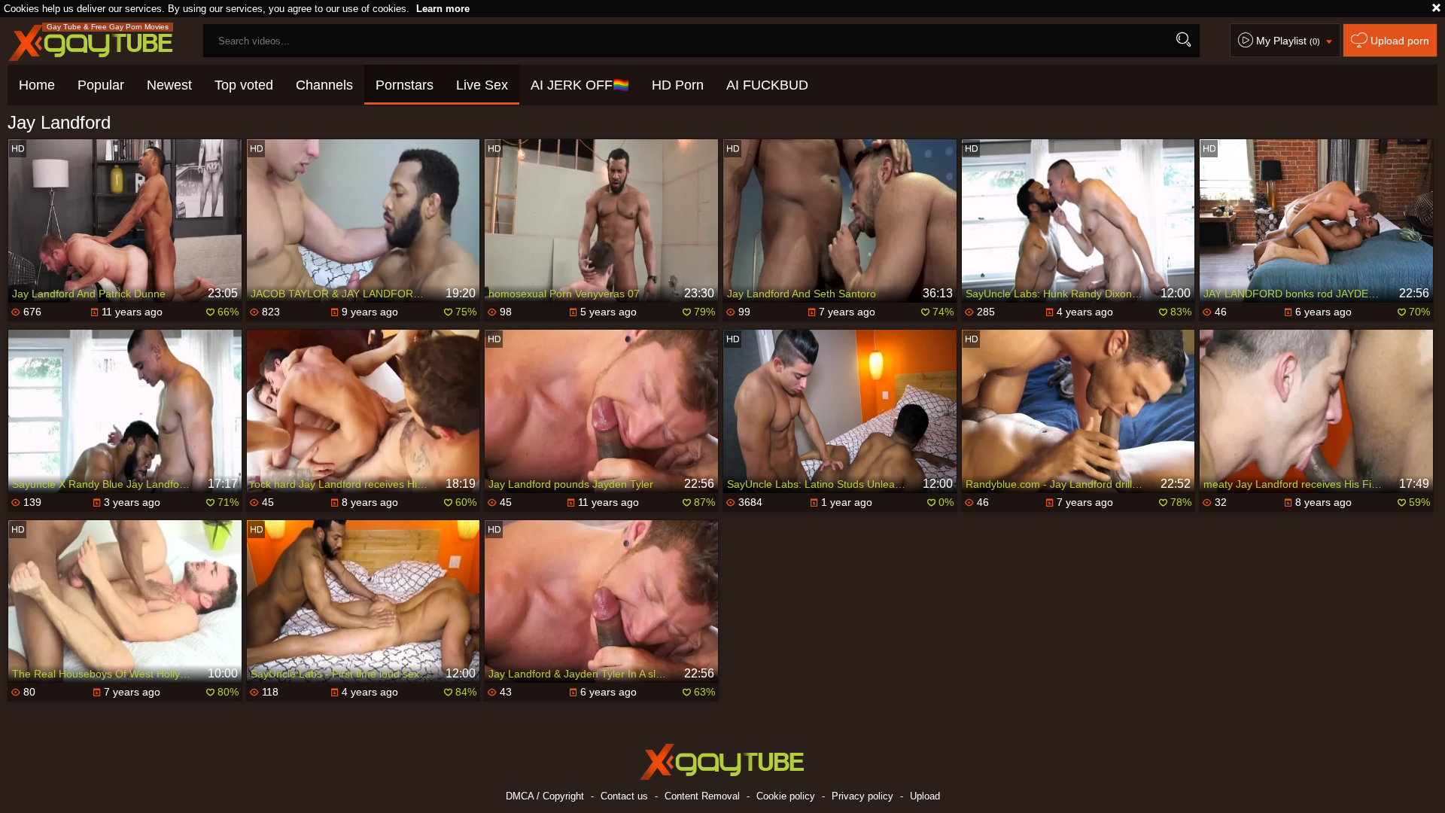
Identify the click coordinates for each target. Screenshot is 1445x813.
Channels (324, 85)
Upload (925, 796)
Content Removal (702, 796)
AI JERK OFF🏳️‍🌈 (580, 85)
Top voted (243, 85)
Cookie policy (785, 796)
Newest (169, 85)
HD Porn (678, 85)
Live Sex (482, 85)
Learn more (443, 8)
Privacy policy (862, 796)
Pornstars (405, 85)
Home (37, 85)
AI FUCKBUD (767, 85)
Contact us (624, 796)
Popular (101, 85)
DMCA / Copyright (545, 796)
